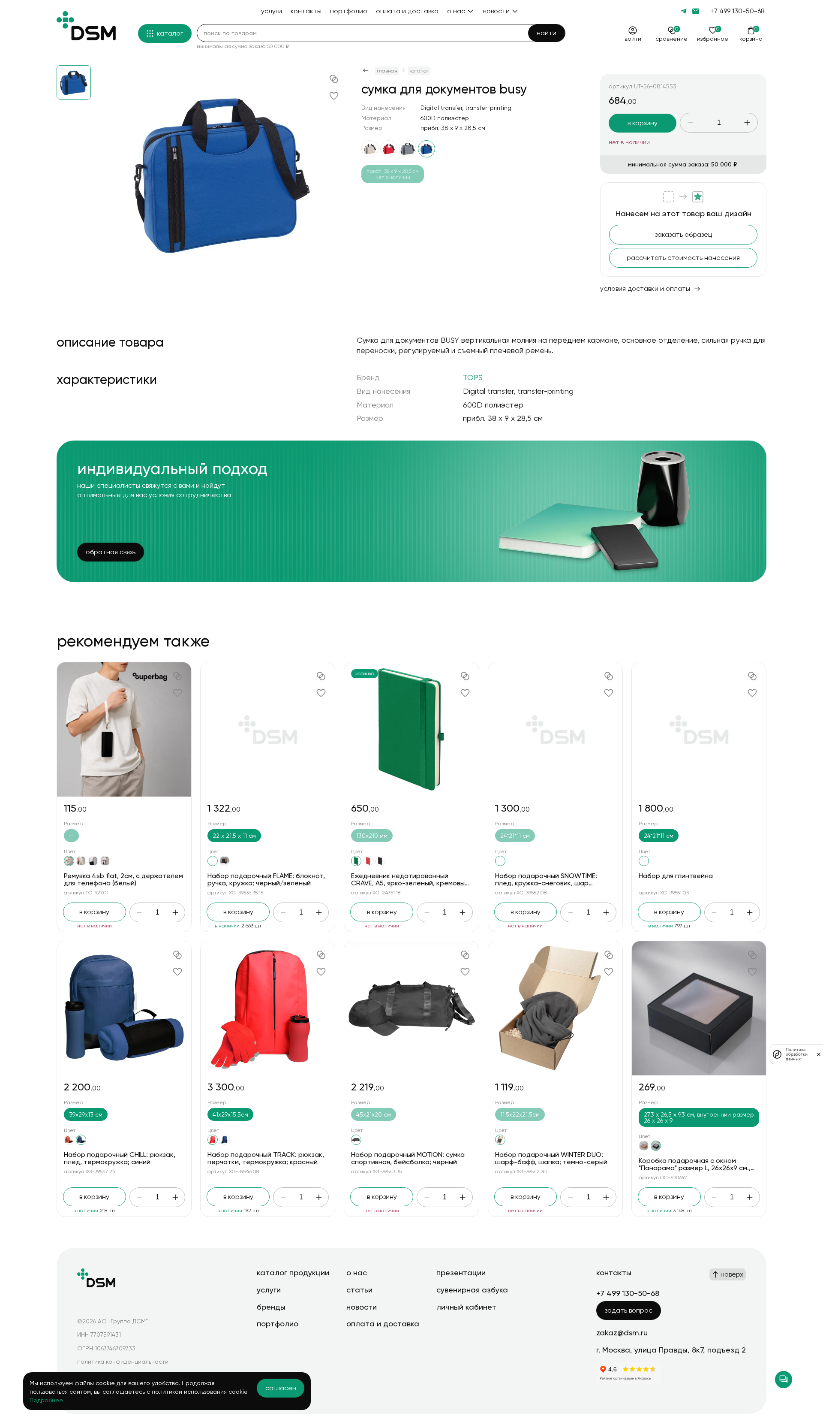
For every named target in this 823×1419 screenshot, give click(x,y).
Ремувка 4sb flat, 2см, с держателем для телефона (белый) (123, 880)
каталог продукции (293, 1272)
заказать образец (683, 234)
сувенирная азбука (472, 1289)
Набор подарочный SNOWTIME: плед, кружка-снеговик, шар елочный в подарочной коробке (547, 883)
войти (633, 39)
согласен (280, 1388)
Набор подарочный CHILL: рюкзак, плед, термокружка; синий (119, 1158)
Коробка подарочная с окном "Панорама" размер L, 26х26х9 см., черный (695, 1168)
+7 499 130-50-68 (737, 11)
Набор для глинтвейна (676, 876)
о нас (356, 1272)
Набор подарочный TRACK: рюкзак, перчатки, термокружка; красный (265, 1158)
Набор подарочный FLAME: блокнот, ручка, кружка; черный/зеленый (266, 880)
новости (361, 1306)
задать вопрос (628, 1310)
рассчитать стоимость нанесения (683, 258)
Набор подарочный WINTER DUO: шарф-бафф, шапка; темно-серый (551, 1158)
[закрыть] (818, 1054)
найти (546, 33)
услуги (269, 1289)
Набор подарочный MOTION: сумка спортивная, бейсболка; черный (408, 1158)
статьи (359, 1289)
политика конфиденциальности (122, 1361)
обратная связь (110, 552)
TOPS (473, 377)
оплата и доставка (382, 1323)
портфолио (277, 1323)
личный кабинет (466, 1306)
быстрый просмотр (124, 729)
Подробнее (46, 1400)
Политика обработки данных (797, 1054)
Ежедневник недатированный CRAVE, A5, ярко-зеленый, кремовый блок (410, 883)
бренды (271, 1306)
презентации (461, 1272)
